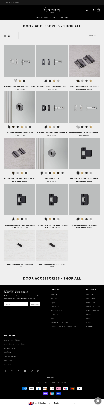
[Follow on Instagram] (12, 371)
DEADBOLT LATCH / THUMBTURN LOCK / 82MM (84, 133)
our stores (90, 298)
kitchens (89, 326)
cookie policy (9, 352)
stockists (54, 314)
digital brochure (93, 306)
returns (54, 298)
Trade (8, 2)
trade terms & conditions (14, 344)
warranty (7, 364)
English (50, 377)
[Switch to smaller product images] (9, 35)
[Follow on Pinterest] (18, 371)
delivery (54, 294)
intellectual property (59, 322)
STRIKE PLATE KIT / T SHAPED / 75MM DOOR (84, 179)
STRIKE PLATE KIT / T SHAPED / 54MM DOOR (52, 225)
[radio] (15, 80)
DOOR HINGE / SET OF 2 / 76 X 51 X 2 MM (19, 179)
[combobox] (39, 403)
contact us (55, 306)
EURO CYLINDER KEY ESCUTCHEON (20, 133)
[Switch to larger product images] (5, 35)
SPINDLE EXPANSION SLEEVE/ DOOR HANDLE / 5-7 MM (19, 264)
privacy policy (10, 348)
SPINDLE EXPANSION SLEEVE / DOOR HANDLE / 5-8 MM (51, 264)
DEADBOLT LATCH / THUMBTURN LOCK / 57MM (52, 87)
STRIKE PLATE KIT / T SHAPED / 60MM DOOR (19, 225)
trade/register (56, 310)
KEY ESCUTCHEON (52, 179)
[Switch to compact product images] (13, 35)
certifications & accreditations (63, 326)
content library (92, 310)
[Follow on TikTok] (31, 371)
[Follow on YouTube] (25, 371)
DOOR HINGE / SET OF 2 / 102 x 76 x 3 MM (84, 87)
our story (90, 294)
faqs (52, 318)
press (88, 314)
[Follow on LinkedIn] (38, 371)
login (53, 302)
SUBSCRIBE (35, 304)
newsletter (90, 302)
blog (88, 318)
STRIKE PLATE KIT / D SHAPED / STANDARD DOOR (84, 225)
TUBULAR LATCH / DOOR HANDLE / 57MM (19, 86)
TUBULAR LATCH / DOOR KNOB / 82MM (52, 133)
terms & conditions (12, 340)
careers (89, 322)
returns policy (10, 356)
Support (16, 2)
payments (8, 360)
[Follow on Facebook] (5, 371)
